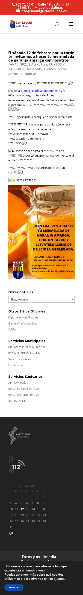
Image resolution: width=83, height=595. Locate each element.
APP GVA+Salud (18, 383)
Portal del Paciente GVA (23, 395)
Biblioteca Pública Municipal (26, 347)
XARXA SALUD (17, 401)
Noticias (30, 73)
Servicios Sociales (19, 359)
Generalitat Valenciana (23, 323)
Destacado (34, 69)
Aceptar (14, 587)
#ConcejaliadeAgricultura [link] (25, 95)
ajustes (59, 579)
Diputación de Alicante (23, 317)
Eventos (50, 69)
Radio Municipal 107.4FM (24, 353)
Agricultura (39, 64)
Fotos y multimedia (39, 556)
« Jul (11, 533)
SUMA (12, 329)
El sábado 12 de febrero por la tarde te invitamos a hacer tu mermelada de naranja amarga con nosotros (41, 56)
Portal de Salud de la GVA (25, 389)
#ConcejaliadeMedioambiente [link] (40, 91)
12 (22, 509)
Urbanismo (15, 365)
